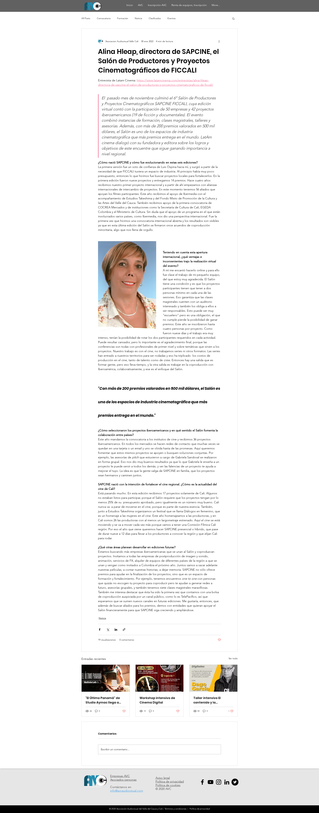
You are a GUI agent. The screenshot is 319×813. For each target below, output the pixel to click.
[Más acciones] (219, 41)
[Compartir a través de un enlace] (124, 629)
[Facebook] (202, 782)
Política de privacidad (170, 781)
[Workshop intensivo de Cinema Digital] (160, 678)
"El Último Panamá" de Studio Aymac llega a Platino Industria (103, 700)
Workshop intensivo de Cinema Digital (157, 700)
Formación (122, 18)
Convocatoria (103, 18)
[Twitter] (234, 782)
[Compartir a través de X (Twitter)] (107, 629)
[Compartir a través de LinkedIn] (115, 629)
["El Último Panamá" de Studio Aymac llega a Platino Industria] (106, 678)
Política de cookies (168, 785)
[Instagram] (218, 782)
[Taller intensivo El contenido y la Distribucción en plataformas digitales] (213, 678)
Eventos (171, 18)
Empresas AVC (120, 776)
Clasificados (155, 18)
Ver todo (233, 658)
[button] (233, 18)
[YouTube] (210, 782)
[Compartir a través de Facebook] (99, 629)
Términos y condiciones (175, 809)
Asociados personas (123, 780)
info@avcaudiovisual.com (126, 791)
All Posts (85, 18)
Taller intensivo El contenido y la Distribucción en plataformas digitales (210, 700)
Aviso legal (163, 778)
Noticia (138, 18)
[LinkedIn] (226, 782)
